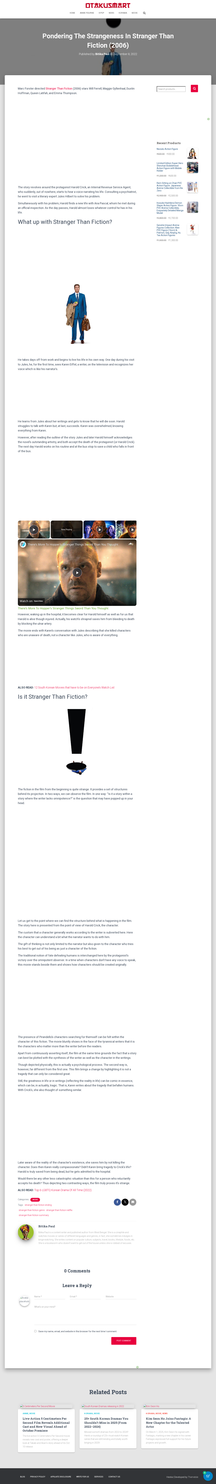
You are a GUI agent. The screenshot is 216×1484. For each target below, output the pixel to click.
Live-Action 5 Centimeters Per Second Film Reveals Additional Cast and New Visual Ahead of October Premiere (46, 1424)
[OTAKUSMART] (108, 5)
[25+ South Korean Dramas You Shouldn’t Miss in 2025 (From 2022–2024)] (103, 1406)
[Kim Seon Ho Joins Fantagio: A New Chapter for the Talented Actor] (151, 1406)
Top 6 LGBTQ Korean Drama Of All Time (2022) (63, 1190)
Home (72, 13)
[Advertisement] (77, 162)
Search (194, 88)
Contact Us (114, 1477)
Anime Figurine (87, 13)
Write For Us (82, 1477)
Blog (22, 1477)
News (111, 13)
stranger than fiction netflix (59, 1210)
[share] (130, 544)
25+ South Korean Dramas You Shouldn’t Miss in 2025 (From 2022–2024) (106, 1422)
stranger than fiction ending (38, 1205)
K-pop (101, 13)
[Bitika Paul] (26, 1232)
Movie (135, 13)
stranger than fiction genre (32, 1210)
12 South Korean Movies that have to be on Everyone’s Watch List (74, 687)
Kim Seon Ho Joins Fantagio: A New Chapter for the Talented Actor (168, 1422)
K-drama (123, 13)
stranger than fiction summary (34, 1215)
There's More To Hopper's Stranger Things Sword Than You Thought (73, 544)
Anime (25, 1413)
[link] (23, 544)
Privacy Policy (37, 1477)
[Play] (99, 529)
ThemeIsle (193, 1477)
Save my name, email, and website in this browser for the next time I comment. (77, 1331)
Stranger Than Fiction (59, 88)
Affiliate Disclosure (60, 1477)
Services (98, 1477)
